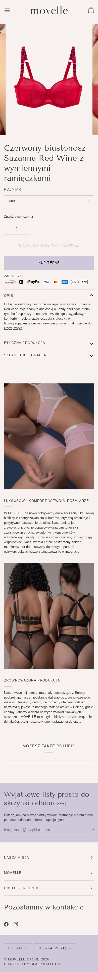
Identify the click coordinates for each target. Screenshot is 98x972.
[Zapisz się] (90, 829)
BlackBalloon (45, 964)
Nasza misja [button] (16, 858)
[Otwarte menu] (11, 10)
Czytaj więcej (13, 328)
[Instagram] (16, 924)
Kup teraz (49, 263)
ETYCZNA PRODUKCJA (24, 343)
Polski (15, 948)
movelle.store (24, 959)
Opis (8, 296)
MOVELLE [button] (13, 873)
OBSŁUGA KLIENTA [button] (21, 888)
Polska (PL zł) (51, 948)
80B (12, 201)
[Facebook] (6, 924)
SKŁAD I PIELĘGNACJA (25, 355)
